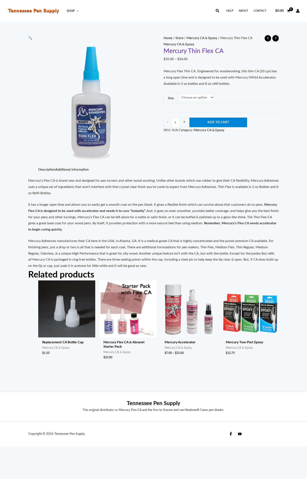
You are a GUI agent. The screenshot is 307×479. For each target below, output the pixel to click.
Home (168, 38)
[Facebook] (231, 434)
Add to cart (218, 122)
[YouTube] (240, 434)
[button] (77, 11)
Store (179, 38)
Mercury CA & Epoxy (201, 38)
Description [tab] (46, 169)
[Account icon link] (298, 11)
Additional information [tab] (72, 169)
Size (171, 98)
